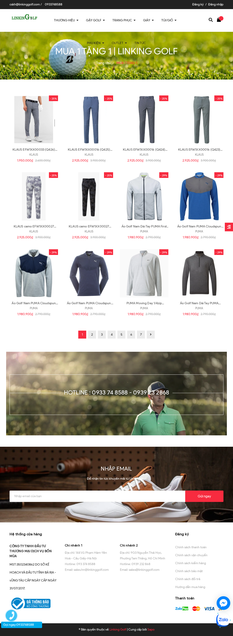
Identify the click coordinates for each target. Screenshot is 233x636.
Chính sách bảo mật (189, 571)
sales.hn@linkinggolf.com (91, 570)
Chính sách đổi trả (187, 579)
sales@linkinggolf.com (144, 570)
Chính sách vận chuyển (191, 555)
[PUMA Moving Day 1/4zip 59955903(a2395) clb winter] (144, 273)
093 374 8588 (85, 564)
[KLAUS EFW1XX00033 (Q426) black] (34, 119)
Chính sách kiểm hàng (190, 563)
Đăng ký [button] (182, 534)
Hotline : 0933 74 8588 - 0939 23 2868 (116, 392)
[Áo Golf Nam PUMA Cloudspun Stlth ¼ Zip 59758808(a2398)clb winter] (89, 273)
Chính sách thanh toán (191, 547)
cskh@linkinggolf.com (25, 4)
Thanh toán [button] (185, 598)
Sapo (150, 629)
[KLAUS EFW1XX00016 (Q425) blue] (89, 119)
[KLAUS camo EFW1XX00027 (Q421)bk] (89, 196)
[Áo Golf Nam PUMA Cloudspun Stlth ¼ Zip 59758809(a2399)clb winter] (34, 273)
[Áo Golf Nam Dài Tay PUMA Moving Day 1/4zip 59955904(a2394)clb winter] (199, 273)
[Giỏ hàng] (220, 19)
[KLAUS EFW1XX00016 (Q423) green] (199, 119)
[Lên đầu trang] (224, 586)
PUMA (144, 231)
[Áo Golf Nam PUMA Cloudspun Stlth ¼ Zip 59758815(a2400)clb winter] (199, 196)
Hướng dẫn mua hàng (190, 587)
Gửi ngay (204, 496)
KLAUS (33, 154)
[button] (89, 533)
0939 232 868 (141, 564)
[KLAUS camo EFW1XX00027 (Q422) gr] (34, 196)
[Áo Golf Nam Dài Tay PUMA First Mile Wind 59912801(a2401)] (144, 196)
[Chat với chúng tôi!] (223, 603)
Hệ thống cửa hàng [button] (26, 534)
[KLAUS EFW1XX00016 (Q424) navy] (144, 119)
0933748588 (53, 4)
